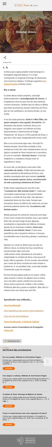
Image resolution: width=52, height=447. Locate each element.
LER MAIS (8, 368)
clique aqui (8, 330)
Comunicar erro (12, 341)
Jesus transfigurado (12, 305)
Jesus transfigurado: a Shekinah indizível (21, 322)
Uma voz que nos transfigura (16, 316)
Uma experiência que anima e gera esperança (24, 311)
